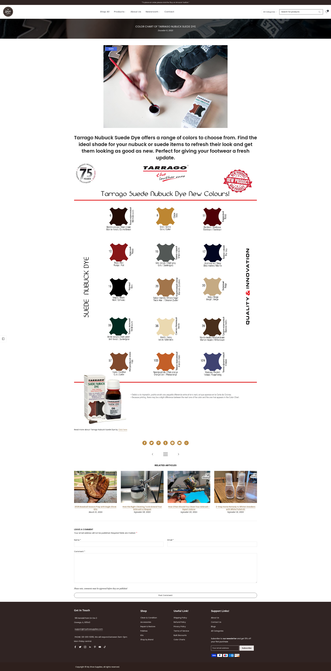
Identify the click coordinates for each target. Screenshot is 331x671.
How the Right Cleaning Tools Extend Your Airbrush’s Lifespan (142, 508)
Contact (169, 11)
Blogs (213, 626)
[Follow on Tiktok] (105, 646)
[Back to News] (165, 454)
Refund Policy (180, 622)
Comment (79, 551)
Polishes (144, 631)
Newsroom (152, 11)
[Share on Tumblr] (165, 443)
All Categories (217, 631)
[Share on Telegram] (172, 443)
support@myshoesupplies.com (89, 629)
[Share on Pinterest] (158, 443)
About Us (136, 11)
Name (77, 540)
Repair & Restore (147, 626)
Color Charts (179, 639)
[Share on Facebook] (144, 443)
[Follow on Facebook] (75, 646)
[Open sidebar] (3, 339)
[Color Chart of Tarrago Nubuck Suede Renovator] (178, 454)
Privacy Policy (180, 626)
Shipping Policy (180, 617)
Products (119, 11)
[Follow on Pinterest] (95, 646)
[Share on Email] (179, 443)
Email (170, 540)
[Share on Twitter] (151, 443)
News (111, 49)
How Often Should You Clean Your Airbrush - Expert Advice (189, 508)
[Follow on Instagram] (85, 646)
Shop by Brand (146, 639)
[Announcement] (165, 2)
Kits (142, 635)
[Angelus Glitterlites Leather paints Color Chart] (152, 454)
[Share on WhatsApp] (186, 443)
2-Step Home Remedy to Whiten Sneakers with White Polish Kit (235, 508)
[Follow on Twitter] (80, 646)
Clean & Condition (148, 617)
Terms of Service (181, 631)
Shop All (105, 11)
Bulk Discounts (180, 635)
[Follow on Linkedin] (90, 646)
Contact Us (216, 622)
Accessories (145, 622)
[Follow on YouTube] (100, 646)
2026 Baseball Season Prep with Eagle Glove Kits (95, 508)
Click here (122, 429)
